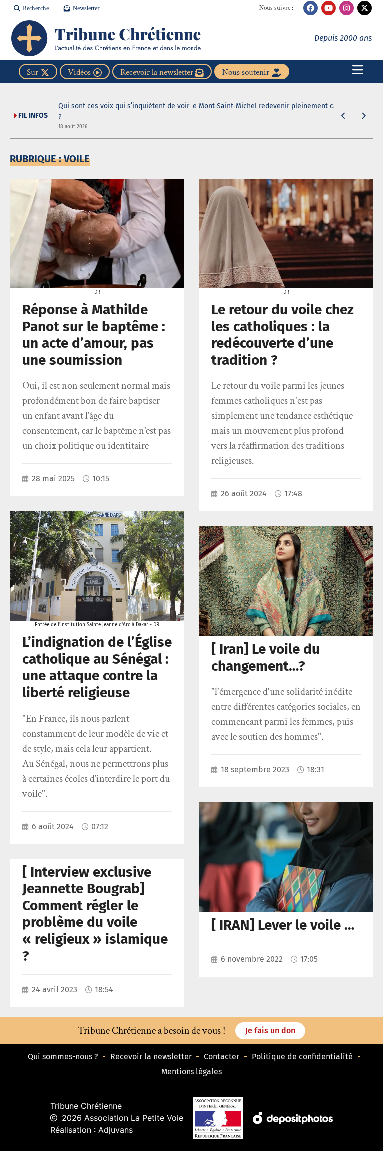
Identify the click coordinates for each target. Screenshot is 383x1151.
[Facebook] (310, 8)
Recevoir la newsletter (151, 1056)
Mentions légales (191, 1071)
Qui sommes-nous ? (63, 1056)
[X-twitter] (364, 8)
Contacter (221, 1056)
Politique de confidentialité (302, 1056)
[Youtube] (328, 8)
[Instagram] (346, 8)
